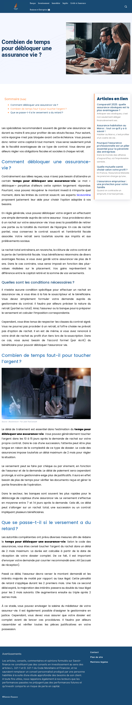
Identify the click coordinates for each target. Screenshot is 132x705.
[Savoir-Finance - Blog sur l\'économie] (16, 6)
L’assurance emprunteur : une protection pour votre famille (112, 184)
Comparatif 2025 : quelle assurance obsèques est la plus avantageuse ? (113, 107)
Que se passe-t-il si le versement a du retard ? (36, 112)
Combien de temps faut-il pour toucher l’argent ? (38, 108)
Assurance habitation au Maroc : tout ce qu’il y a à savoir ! (112, 128)
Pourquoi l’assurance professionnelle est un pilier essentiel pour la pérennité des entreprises (113, 147)
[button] (125, 6)
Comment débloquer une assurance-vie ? (34, 105)
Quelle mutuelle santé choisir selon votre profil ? (112, 168)
